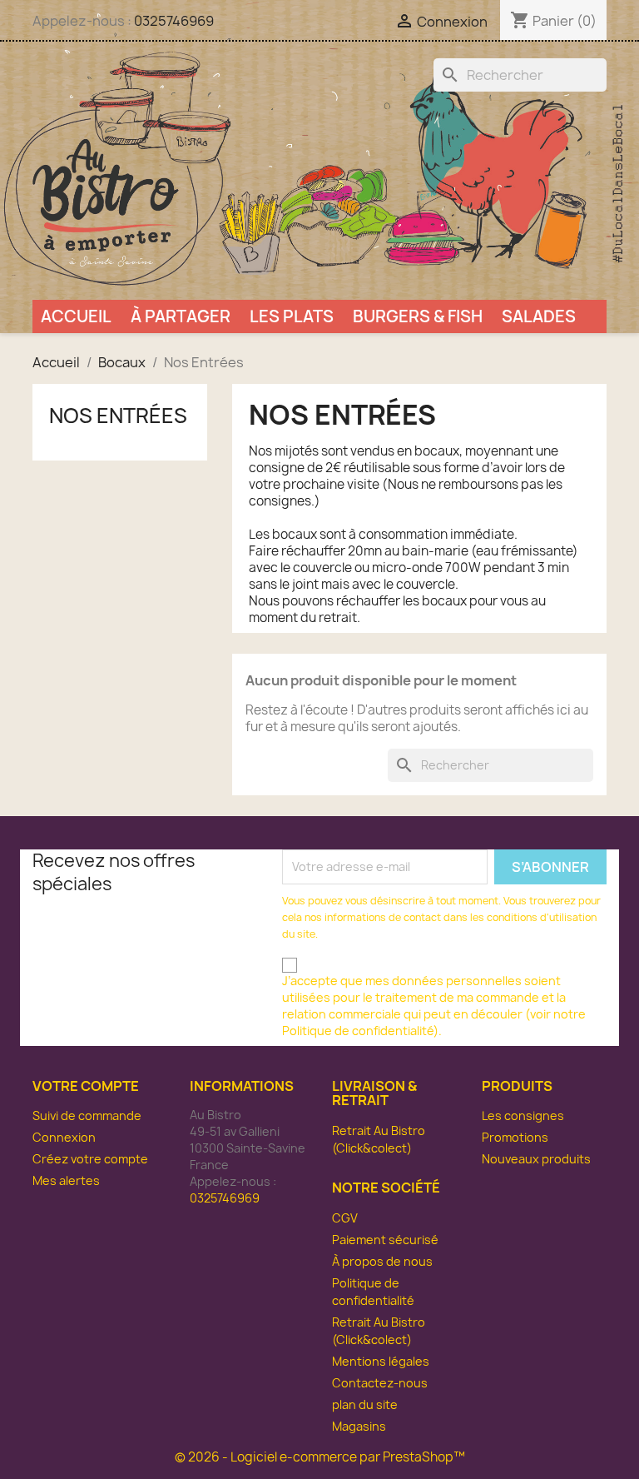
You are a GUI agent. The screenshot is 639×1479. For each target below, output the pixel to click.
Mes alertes (66, 1180)
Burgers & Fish (418, 316)
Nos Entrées (118, 415)
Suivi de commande (86, 1115)
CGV (345, 1218)
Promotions (515, 1137)
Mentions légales (380, 1361)
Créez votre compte (90, 1159)
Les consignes (523, 1115)
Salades (539, 316)
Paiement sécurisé (385, 1239)
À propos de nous (382, 1261)
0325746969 (174, 21)
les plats (292, 316)
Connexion (64, 1137)
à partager (180, 316)
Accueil (76, 316)
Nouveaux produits (536, 1159)
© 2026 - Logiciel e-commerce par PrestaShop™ (320, 1457)
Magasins (359, 1426)
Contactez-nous (380, 1383)
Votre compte (85, 1086)
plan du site (365, 1404)
